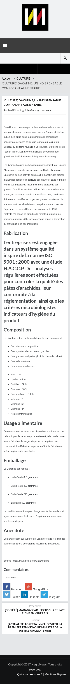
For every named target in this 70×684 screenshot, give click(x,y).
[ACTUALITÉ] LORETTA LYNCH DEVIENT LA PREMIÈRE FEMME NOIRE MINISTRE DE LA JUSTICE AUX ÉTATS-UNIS (35, 627)
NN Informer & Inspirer (35, 17)
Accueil (6, 78)
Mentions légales (55, 674)
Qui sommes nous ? (30, 674)
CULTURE (23, 78)
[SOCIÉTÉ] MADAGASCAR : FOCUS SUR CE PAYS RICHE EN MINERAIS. (35, 611)
